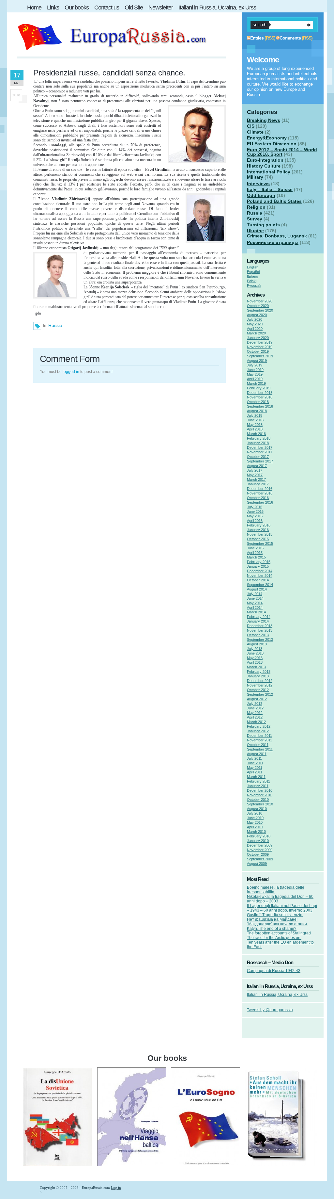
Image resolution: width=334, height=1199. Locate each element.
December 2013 (259, 626)
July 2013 (254, 649)
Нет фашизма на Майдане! (272, 919)
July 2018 (254, 415)
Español (253, 272)
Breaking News (263, 120)
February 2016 (258, 525)
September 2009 (260, 859)
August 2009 (257, 864)
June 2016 (255, 511)
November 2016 (259, 493)
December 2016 (259, 489)
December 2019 (259, 342)
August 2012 (257, 699)
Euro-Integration (265, 160)
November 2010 (259, 795)
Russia (55, 325)
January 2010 (258, 841)
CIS (250, 126)
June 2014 (255, 598)
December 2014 (259, 571)
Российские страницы (272, 242)
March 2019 (256, 383)
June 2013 (255, 653)
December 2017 (259, 447)
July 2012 (254, 703)
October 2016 (258, 498)
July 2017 (254, 470)
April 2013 (255, 662)
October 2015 (258, 539)
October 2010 (258, 800)
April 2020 (255, 329)
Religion (256, 207)
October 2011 (257, 745)
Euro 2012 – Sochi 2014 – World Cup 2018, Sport (282, 152)
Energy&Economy (267, 137)
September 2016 (260, 502)
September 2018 (260, 406)
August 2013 (257, 644)
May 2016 (255, 516)
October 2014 (258, 580)
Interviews (258, 183)
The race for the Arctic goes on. (274, 937)
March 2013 (256, 667)
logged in (71, 371)
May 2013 (255, 658)
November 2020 (259, 301)
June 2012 (255, 708)
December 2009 (259, 845)
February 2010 (258, 836)
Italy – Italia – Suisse (270, 189)
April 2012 (255, 717)
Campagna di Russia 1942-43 (273, 970)
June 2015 (255, 548)
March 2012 (256, 722)
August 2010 (257, 809)
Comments (290, 38)
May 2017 (255, 475)
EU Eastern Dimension (271, 143)
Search (308, 25)
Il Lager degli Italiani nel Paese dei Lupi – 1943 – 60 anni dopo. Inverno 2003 (282, 908)
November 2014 (259, 575)
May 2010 (255, 822)
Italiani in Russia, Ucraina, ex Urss (277, 994)
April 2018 (255, 429)
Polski (251, 281)
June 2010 (255, 818)
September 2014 (260, 585)
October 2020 (258, 306)
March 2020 (256, 333)
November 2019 (259, 347)
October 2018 (258, 402)
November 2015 (259, 534)
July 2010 (254, 813)
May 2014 (255, 603)
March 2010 (256, 832)
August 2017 (257, 466)
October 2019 (258, 351)
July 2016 (254, 507)
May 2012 (255, 713)
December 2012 (259, 681)
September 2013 (260, 639)
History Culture (264, 166)
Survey (254, 218)
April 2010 (255, 827)
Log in (116, 1188)
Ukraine (255, 230)
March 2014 (256, 612)
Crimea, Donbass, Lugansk (277, 235)
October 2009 (258, 854)
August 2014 (257, 589)
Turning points (263, 224)
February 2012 (258, 726)
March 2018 (256, 434)
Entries (257, 38)
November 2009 (259, 850)
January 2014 (258, 621)
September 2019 (260, 356)
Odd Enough (261, 195)
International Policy (268, 171)
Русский (254, 285)
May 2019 (255, 374)
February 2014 (258, 617)
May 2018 (255, 425)
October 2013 (258, 635)
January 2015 (258, 566)
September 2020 (260, 310)
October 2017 (258, 457)
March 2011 (256, 777)
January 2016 (258, 530)
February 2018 (258, 438)
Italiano (252, 276)
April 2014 (255, 607)
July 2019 (254, 365)
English (252, 267)
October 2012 (258, 690)
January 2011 (257, 786)
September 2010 (260, 804)
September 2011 (260, 749)
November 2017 (259, 452)
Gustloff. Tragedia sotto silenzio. (275, 915)
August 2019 (257, 361)
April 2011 (254, 772)
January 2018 (258, 443)
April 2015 (255, 553)
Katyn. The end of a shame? (271, 928)
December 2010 (259, 790)
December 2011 (259, 735)
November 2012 (259, 685)
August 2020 (257, 315)
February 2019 (258, 388)
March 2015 (256, 557)
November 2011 (259, 740)
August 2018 (257, 411)
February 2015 (258, 562)
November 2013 (259, 630)
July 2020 (254, 319)
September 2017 (260, 461)
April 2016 (255, 521)
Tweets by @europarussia (270, 1010)
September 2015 (260, 543)
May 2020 (255, 324)
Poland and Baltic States (274, 201)
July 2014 (254, 594)
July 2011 (254, 758)
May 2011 (254, 768)
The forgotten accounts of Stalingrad (279, 933)
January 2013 (258, 676)
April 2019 (255, 379)
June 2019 (255, 370)
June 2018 (255, 420)
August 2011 (256, 754)
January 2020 (258, 338)
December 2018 (259, 393)
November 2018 (259, 397)
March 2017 (256, 479)
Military (255, 177)
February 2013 (258, 671)
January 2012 (258, 731)
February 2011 (258, 781)
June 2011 (255, 763)
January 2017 (258, 484)
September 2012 (260, 694)
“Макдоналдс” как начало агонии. (277, 924)
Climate (255, 132)
